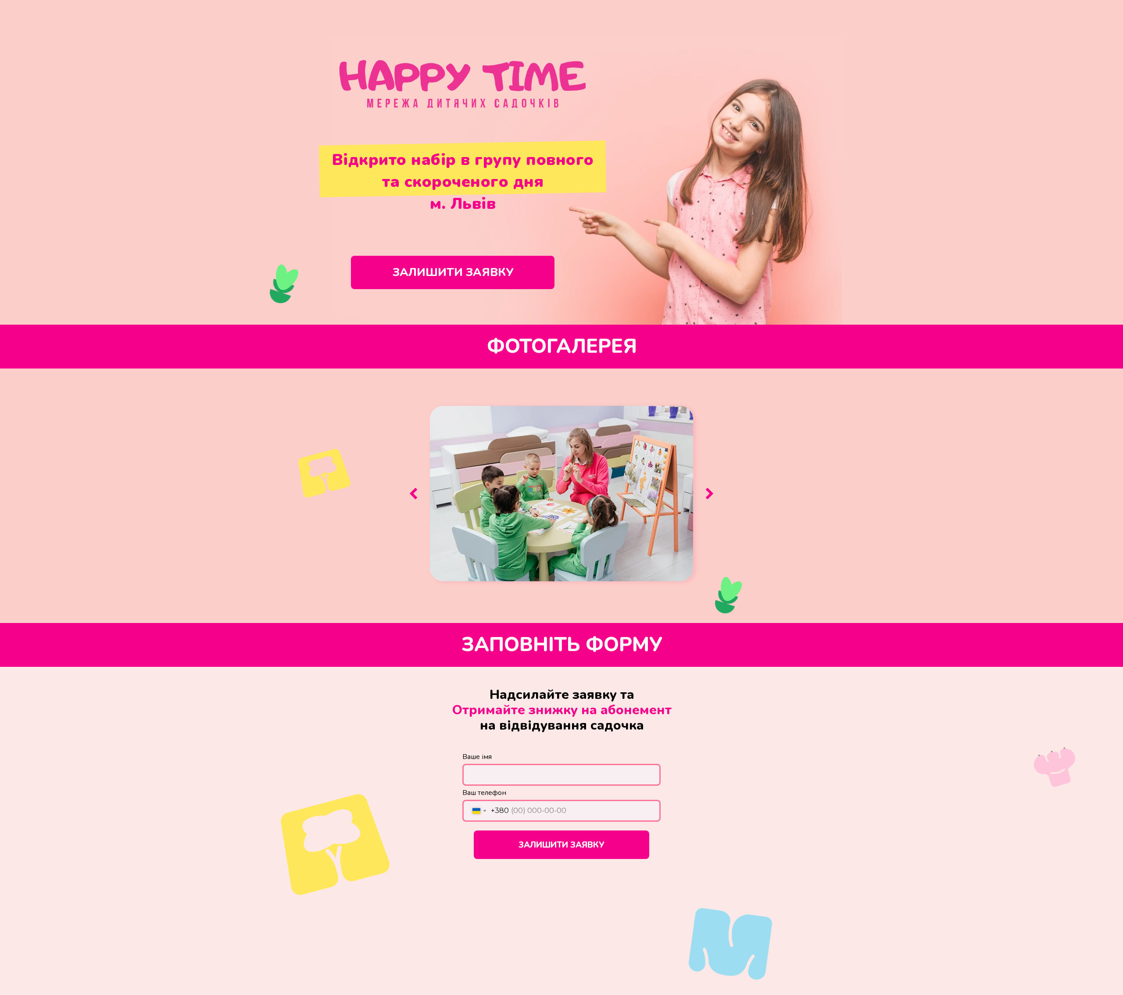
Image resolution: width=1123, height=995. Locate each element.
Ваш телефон (484, 793)
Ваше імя (477, 757)
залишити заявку (453, 272)
